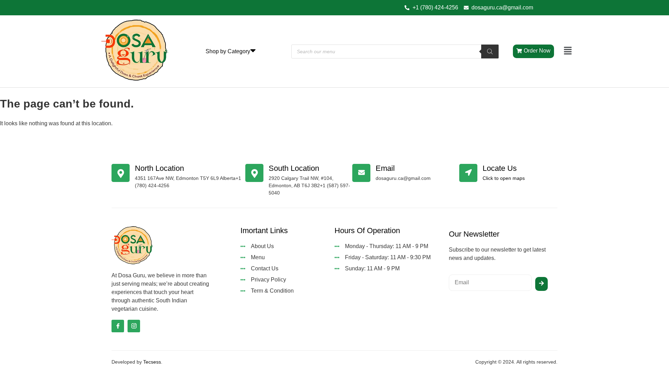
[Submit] (541, 284)
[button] (568, 51)
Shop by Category (228, 51)
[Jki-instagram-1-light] (134, 326)
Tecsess (152, 362)
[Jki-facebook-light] (118, 326)
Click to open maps (504, 178)
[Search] (490, 51)
